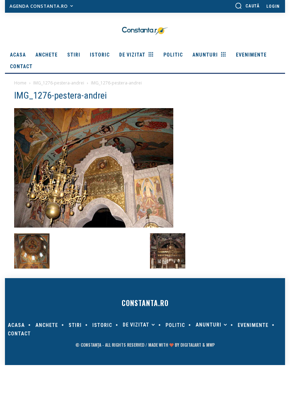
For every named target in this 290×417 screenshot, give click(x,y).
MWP (210, 345)
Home (20, 83)
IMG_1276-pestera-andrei (58, 83)
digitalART (190, 345)
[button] (247, 5)
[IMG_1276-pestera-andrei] (93, 226)
